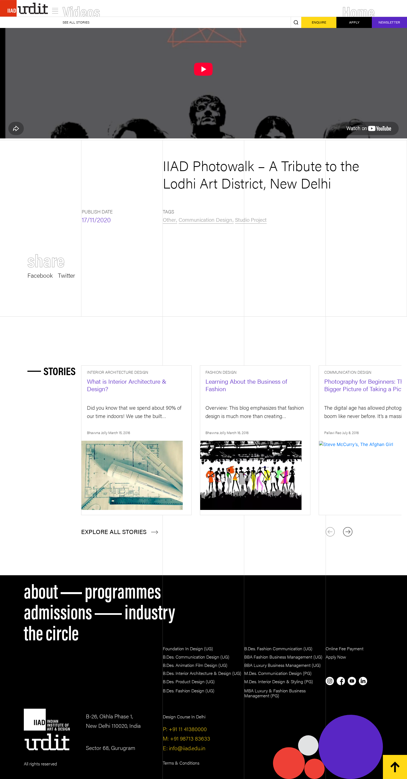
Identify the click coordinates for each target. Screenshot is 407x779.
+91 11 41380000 (187, 729)
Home (358, 11)
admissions (58, 610)
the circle (51, 631)
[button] (347, 531)
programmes (123, 590)
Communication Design (205, 219)
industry (150, 610)
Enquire (319, 22)
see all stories (76, 22)
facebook (40, 274)
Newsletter (389, 22)
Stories (59, 370)
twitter (66, 274)
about (41, 590)
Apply (354, 22)
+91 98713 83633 (189, 738)
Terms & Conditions (181, 763)
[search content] (296, 22)
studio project (251, 219)
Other (169, 219)
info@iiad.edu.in (186, 748)
